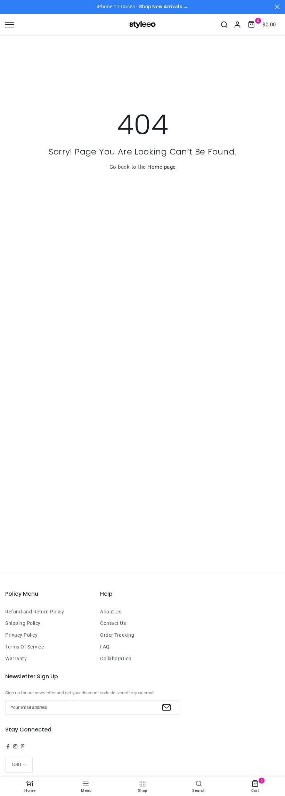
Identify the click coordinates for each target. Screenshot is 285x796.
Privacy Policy (21, 635)
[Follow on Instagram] (15, 746)
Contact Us (113, 623)
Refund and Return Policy (34, 611)
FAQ (105, 647)
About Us (110, 611)
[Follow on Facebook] (8, 746)
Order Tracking (117, 635)
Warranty (16, 658)
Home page (161, 167)
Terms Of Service (24, 647)
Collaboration (116, 658)
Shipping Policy (23, 623)
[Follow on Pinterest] (22, 746)
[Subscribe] (166, 707)
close (7, 6)
